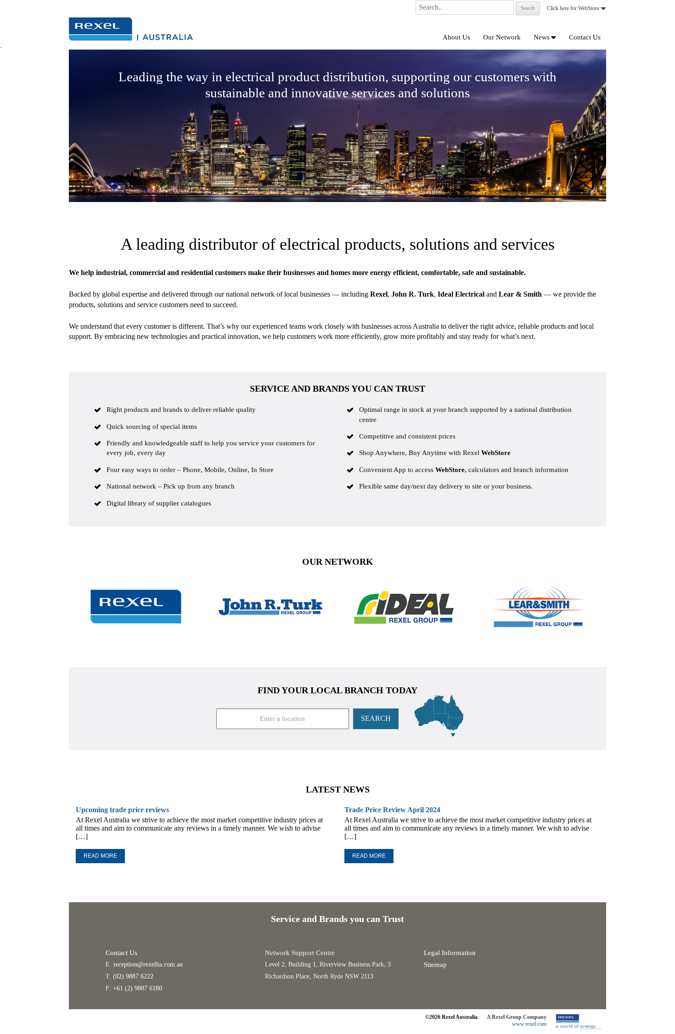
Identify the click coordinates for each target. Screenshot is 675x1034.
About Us (456, 37)
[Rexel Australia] (131, 28)
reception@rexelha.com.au (148, 964)
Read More (100, 856)
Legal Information (450, 952)
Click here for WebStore (574, 8)
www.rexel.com (529, 1024)
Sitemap (435, 964)
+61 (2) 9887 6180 (137, 988)
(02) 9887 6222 (133, 976)
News (542, 37)
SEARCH (376, 718)
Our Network (502, 37)
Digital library (126, 503)
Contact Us (585, 37)
